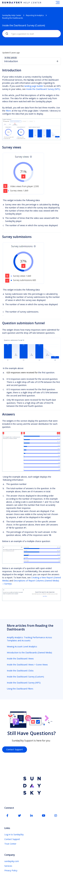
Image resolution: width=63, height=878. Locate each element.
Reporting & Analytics (35, 15)
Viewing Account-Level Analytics (22, 646)
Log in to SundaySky (14, 834)
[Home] (31, 786)
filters (8, 110)
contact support (14, 749)
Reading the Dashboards (12, 18)
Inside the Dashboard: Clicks (20, 670)
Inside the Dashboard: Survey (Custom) (25, 676)
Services (8, 865)
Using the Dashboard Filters (20, 688)
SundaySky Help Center (11, 15)
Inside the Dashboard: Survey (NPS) (43, 89)
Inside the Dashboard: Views (20, 658)
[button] (58, 2)
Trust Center (10, 843)
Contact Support (12, 839)
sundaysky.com (11, 861)
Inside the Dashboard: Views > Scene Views (27, 664)
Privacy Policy (10, 870)
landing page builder (33, 86)
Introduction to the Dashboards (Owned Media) (29, 652)
